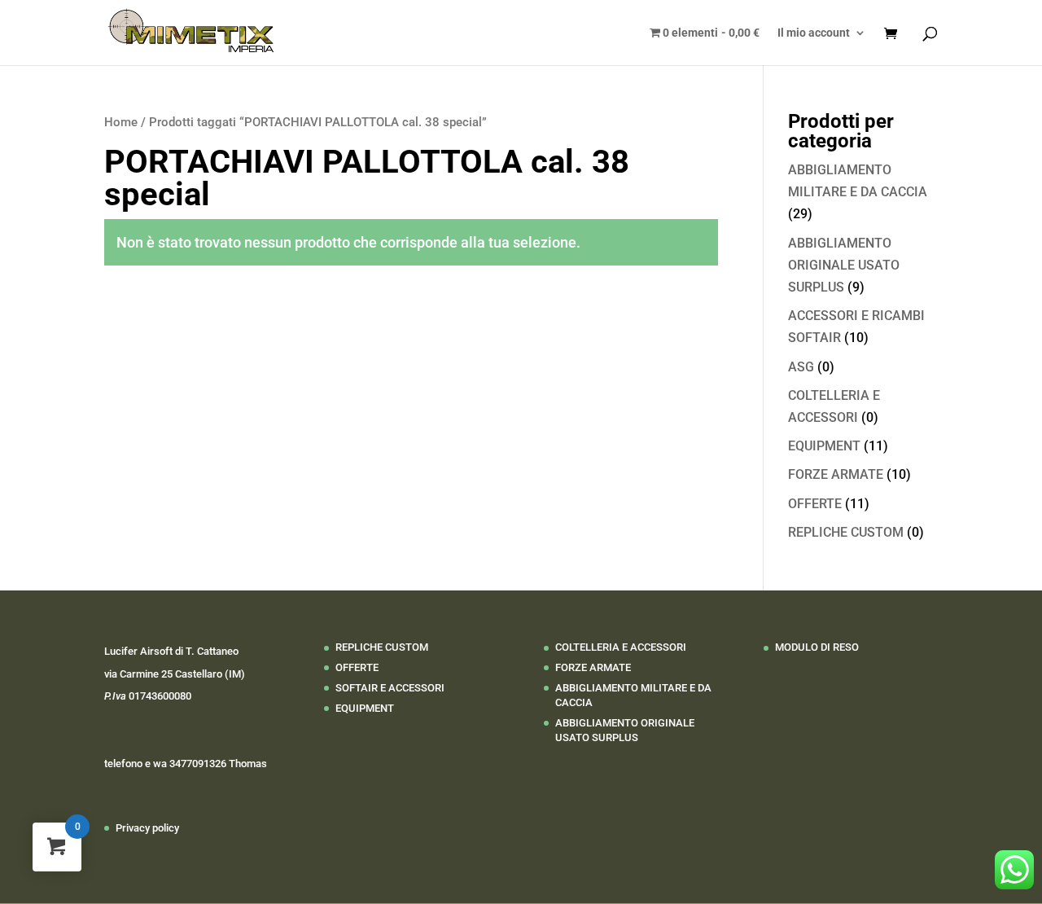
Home (121, 122)
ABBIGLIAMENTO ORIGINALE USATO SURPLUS (844, 265)
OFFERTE (815, 503)
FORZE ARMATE (835, 474)
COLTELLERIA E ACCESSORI (620, 647)
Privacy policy (147, 828)
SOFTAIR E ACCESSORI (389, 688)
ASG (801, 367)
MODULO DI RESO (817, 647)
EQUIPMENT (824, 446)
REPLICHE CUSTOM (846, 532)
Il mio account (813, 33)
